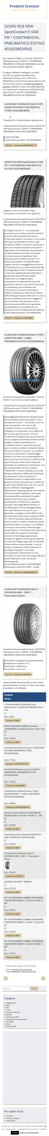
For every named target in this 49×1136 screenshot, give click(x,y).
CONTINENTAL (16, 972)
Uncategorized (11, 1026)
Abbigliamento (11, 1003)
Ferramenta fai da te (13, 1012)
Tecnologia (9, 1022)
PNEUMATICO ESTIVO (29, 972)
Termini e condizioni (13, 1118)
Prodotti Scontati (24, 6)
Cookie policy (10, 1121)
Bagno (8, 1005)
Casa (7, 1007)
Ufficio (8, 1024)
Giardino (9, 1015)
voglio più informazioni (29, 1132)
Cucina (8, 1010)
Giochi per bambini (12, 1017)
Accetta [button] (14, 1133)
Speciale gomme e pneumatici (22, 969)
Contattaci (9, 1116)
